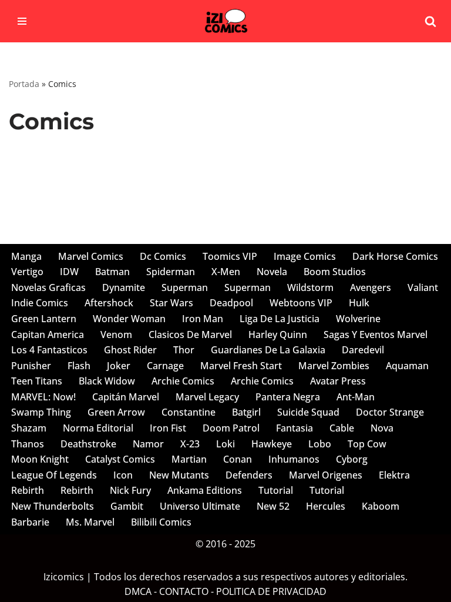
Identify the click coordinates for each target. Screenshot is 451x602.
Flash (79, 365)
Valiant (423, 287)
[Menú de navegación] (22, 21)
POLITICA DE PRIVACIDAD (271, 591)
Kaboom (380, 506)
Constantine (188, 412)
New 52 (273, 506)
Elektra (394, 475)
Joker (118, 365)
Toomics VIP (230, 256)
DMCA (138, 591)
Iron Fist (168, 428)
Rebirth (27, 490)
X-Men (225, 271)
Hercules (325, 506)
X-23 (190, 443)
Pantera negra (287, 396)
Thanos (27, 443)
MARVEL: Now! (43, 396)
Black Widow (107, 380)
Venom (116, 334)
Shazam (28, 428)
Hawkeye (271, 443)
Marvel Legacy (207, 396)
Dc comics (163, 256)
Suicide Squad (308, 412)
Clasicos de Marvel (190, 334)
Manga (26, 256)
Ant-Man (355, 396)
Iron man (202, 318)
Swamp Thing (41, 412)
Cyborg (352, 459)
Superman (184, 287)
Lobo (319, 443)
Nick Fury (130, 490)
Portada (24, 83)
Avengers (370, 287)
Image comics (305, 256)
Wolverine (358, 318)
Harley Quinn (277, 334)
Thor (183, 349)
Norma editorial (98, 428)
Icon (123, 475)
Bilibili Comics (161, 522)
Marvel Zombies (333, 365)
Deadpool (231, 302)
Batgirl (246, 412)
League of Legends (54, 475)
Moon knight (40, 459)
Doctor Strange (390, 412)
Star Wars (171, 302)
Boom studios (335, 271)
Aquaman (407, 365)
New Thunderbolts (52, 506)
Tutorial (275, 490)
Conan (237, 459)
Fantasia (294, 428)
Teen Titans (36, 380)
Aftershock (109, 302)
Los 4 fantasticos (49, 349)
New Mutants (179, 475)
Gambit (126, 506)
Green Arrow (116, 412)
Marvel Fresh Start (241, 365)
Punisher (31, 365)
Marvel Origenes (325, 475)
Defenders (249, 475)
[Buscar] (430, 21)
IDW (69, 271)
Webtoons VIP (301, 302)
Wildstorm (310, 287)
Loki (225, 443)
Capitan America (47, 334)
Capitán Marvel (125, 396)
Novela (272, 271)
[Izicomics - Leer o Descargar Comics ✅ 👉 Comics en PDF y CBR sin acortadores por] (225, 21)
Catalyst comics (120, 459)
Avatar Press (338, 380)
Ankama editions (204, 490)
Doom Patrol (231, 428)
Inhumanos (293, 459)
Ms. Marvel (90, 522)
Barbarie (30, 522)
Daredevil (363, 349)
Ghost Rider (130, 349)
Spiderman (170, 271)
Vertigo (27, 271)
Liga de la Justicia (279, 318)
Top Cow (367, 443)
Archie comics (183, 380)
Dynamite (123, 287)
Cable (341, 428)
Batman (112, 271)
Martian (189, 459)
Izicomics (63, 576)
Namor (148, 443)
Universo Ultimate (200, 506)
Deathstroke (88, 443)
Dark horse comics (395, 256)
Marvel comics (90, 256)
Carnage (165, 365)
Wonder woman (129, 318)
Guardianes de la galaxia (268, 349)
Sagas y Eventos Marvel (376, 334)
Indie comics (39, 302)
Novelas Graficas (48, 287)
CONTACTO (183, 591)
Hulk (359, 302)
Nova (382, 428)
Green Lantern (43, 318)
